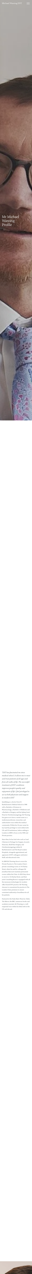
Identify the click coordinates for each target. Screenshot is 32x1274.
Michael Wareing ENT (12, 3)
